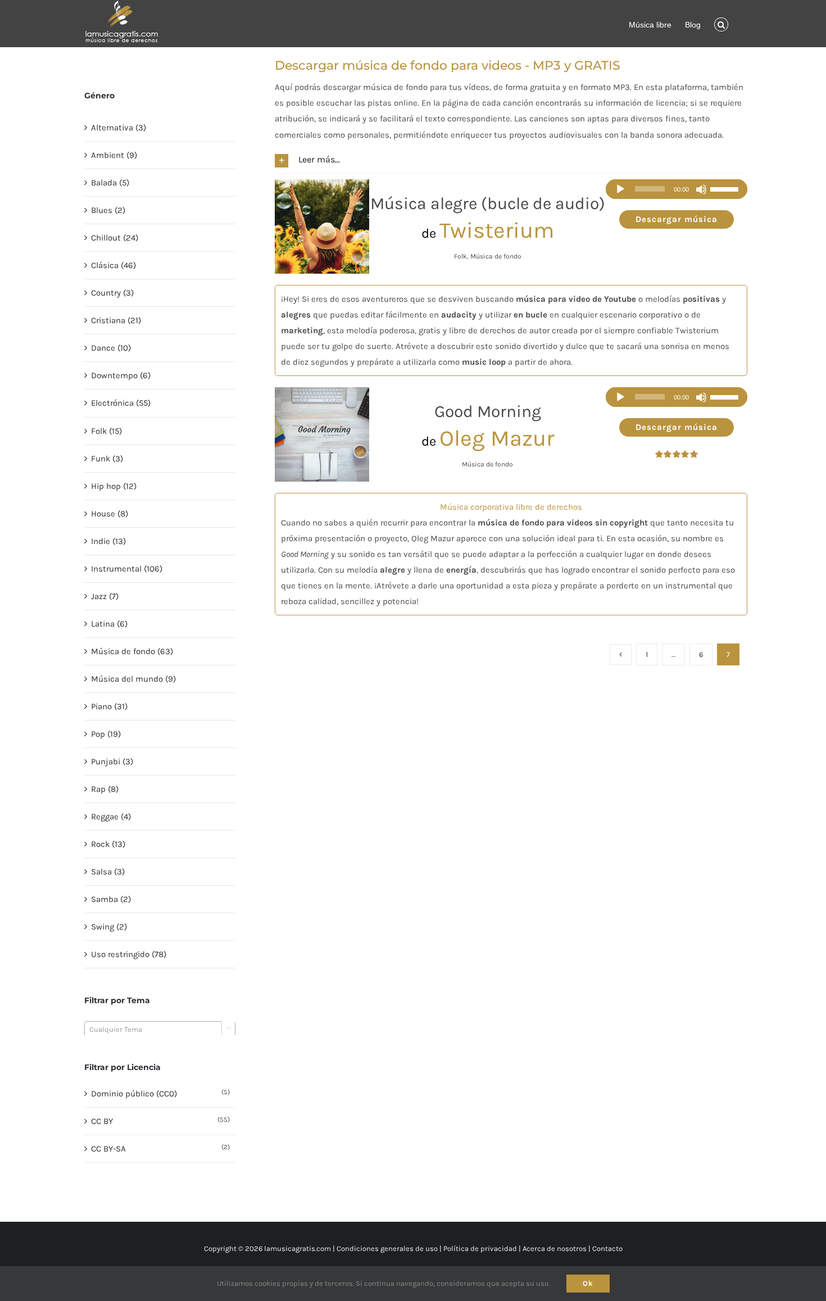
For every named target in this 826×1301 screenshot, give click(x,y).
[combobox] (159, 1029)
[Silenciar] (701, 189)
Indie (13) (108, 541)
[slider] (726, 189)
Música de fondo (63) (132, 651)
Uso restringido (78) (128, 954)
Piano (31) (109, 706)
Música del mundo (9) (133, 679)
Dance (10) (111, 348)
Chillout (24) (114, 238)
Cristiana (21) (116, 320)
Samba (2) (111, 899)
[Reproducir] (620, 189)
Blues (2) (108, 210)
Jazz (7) (105, 596)
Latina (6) (109, 624)
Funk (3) (107, 459)
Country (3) (112, 293)
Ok (588, 1283)
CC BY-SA (108, 1149)
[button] (721, 23)
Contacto (607, 1248)
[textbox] (160, 1029)
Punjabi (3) (112, 761)
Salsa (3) (108, 872)
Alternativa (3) (118, 128)
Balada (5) (110, 183)
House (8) (109, 514)
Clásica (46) (113, 265)
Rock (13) (108, 844)
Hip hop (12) (114, 486)
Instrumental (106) (126, 569)
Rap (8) (105, 789)
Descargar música (677, 219)
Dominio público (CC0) (134, 1094)
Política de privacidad (480, 1248)
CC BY (102, 1121)
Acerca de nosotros (555, 1248)
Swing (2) (109, 927)
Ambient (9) (114, 155)
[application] (676, 189)
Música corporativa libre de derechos (511, 507)
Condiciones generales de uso (387, 1248)
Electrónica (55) (121, 403)
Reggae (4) (111, 817)
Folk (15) (106, 431)
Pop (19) (106, 734)
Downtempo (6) (121, 375)
